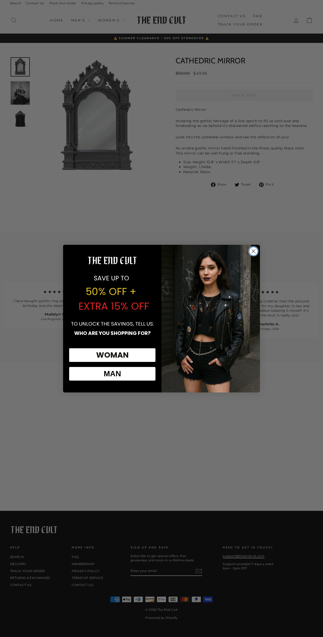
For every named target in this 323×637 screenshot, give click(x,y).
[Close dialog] (253, 251)
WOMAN (112, 355)
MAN (112, 373)
